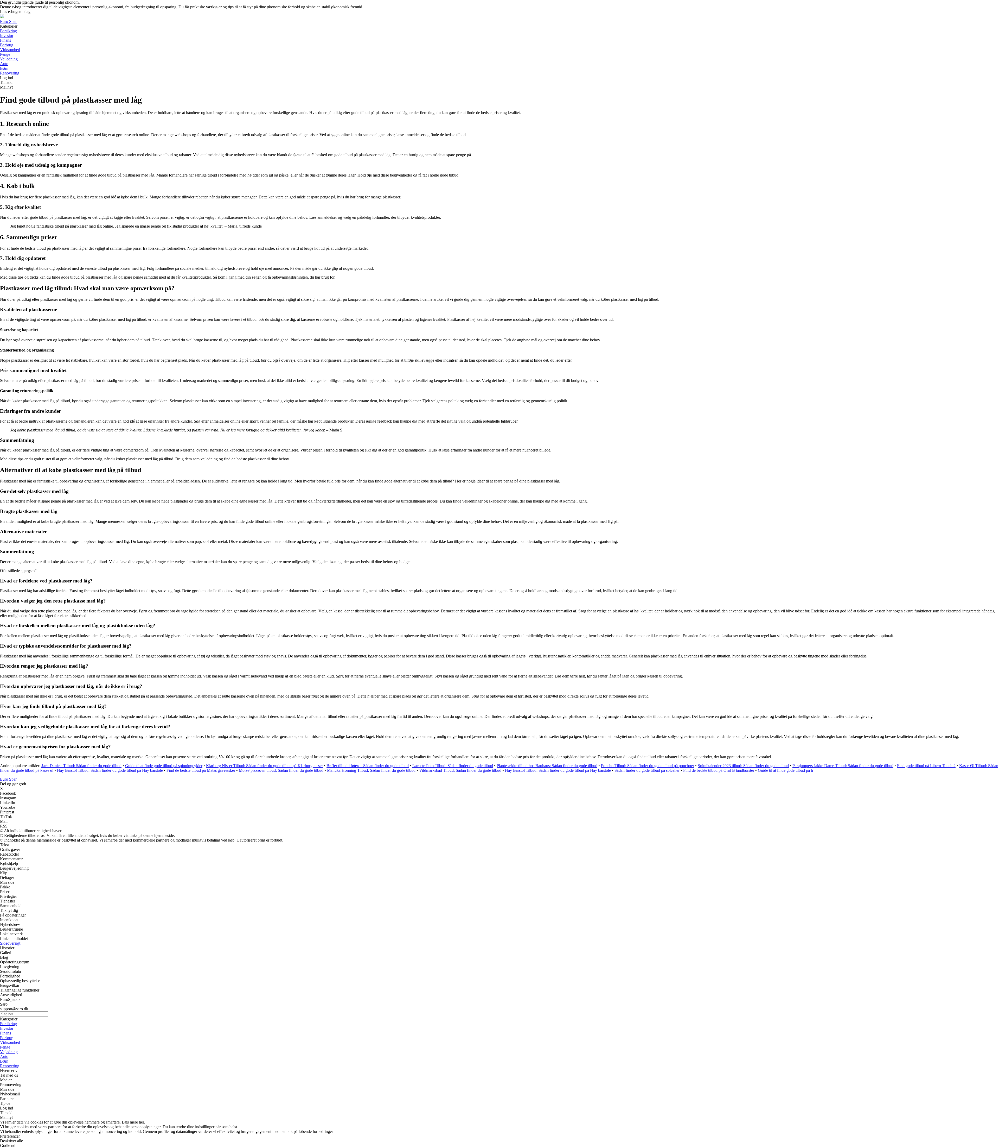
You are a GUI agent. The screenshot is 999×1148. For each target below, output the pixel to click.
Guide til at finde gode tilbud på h (785, 770)
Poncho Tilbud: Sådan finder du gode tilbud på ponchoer (647, 765)
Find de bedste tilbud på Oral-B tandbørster (718, 770)
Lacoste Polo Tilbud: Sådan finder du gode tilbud (452, 765)
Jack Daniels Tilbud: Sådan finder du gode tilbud (81, 765)
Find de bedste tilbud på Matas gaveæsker (200, 770)
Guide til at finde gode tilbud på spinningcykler (163, 765)
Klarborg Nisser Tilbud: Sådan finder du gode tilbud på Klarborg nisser (264, 765)
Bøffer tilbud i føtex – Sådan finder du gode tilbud (367, 765)
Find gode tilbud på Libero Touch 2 (926, 765)
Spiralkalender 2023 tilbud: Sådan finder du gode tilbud (743, 765)
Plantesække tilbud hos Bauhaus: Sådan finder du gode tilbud (547, 765)
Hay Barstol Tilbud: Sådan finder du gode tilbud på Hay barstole (110, 770)
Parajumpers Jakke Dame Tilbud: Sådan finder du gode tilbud (842, 765)
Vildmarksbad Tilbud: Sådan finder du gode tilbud (460, 770)
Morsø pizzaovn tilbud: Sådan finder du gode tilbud (281, 770)
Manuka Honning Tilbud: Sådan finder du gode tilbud (371, 770)
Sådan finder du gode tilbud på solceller (647, 770)
